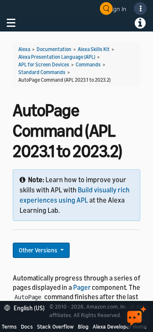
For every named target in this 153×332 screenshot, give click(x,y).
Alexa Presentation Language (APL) (56, 57)
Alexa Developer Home (120, 326)
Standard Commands (41, 72)
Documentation (54, 49)
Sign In (117, 8)
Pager (82, 287)
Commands (88, 64)
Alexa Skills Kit (94, 49)
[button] (26, 307)
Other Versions (39, 250)
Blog (83, 326)
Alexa (24, 49)
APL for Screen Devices (43, 64)
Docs (27, 326)
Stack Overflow (55, 326)
